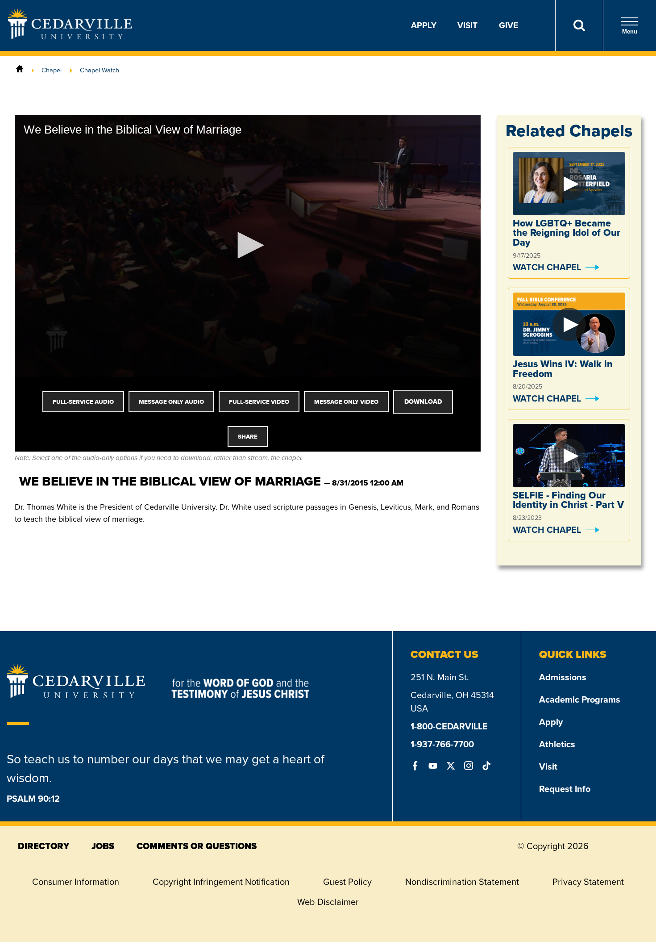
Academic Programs (579, 699)
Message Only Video (346, 402)
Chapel (52, 70)
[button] (247, 245)
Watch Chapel (547, 267)
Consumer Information (75, 881)
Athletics (557, 744)
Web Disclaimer (328, 902)
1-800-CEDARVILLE (449, 726)
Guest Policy (347, 881)
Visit (467, 25)
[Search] (579, 25)
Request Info (564, 788)
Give (508, 25)
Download (423, 401)
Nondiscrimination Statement (462, 881)
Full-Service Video (259, 402)
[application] (248, 246)
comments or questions (197, 846)
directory (43, 846)
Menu (629, 31)
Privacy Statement (588, 881)
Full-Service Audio (83, 402)
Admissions (562, 677)
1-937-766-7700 (442, 744)
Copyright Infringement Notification (221, 881)
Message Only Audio (171, 402)
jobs (102, 846)
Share (247, 436)
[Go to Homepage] (70, 36)
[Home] (19, 70)
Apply (423, 25)
